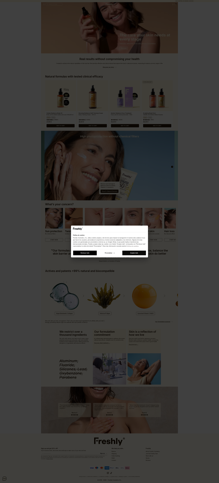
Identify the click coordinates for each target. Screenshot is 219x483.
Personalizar (108, 253)
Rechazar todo (85, 253)
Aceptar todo (134, 253)
